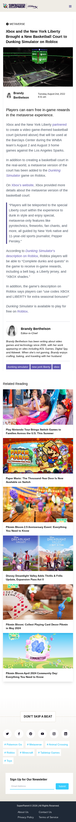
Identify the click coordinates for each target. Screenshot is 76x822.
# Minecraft (26, 752)
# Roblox (9, 752)
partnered (59, 124)
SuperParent (23, 805)
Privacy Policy (26, 817)
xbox (56, 366)
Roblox (22, 311)
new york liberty (41, 366)
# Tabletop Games (49, 752)
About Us (23, 812)
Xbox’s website (22, 185)
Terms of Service (48, 817)
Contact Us (45, 812)
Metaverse (17, 24)
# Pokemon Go (13, 744)
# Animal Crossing (57, 744)
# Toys (8, 760)
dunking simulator (18, 366)
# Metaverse (34, 744)
